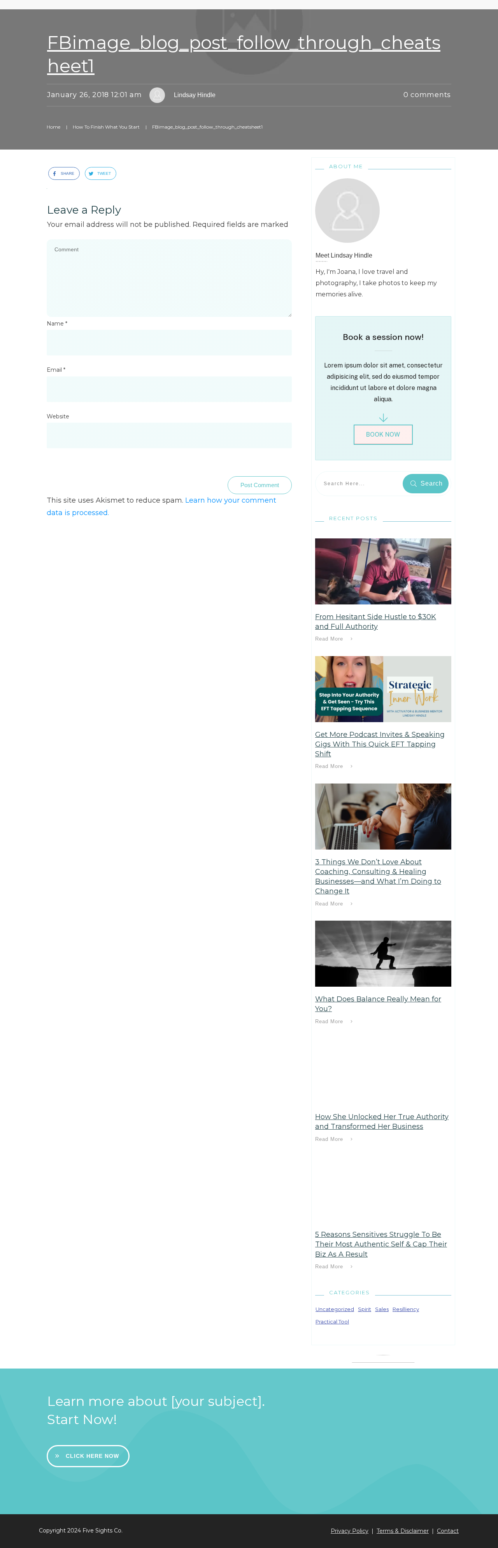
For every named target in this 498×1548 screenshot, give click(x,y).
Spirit (364, 1309)
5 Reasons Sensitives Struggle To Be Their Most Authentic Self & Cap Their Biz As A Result (381, 1244)
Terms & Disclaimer (403, 1530)
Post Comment (259, 485)
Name (57, 323)
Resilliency (406, 1309)
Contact (448, 1530)
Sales (382, 1309)
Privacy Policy (349, 1530)
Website (58, 416)
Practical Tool (332, 1321)
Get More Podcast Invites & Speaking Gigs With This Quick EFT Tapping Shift (380, 744)
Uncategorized (335, 1309)
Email (56, 369)
